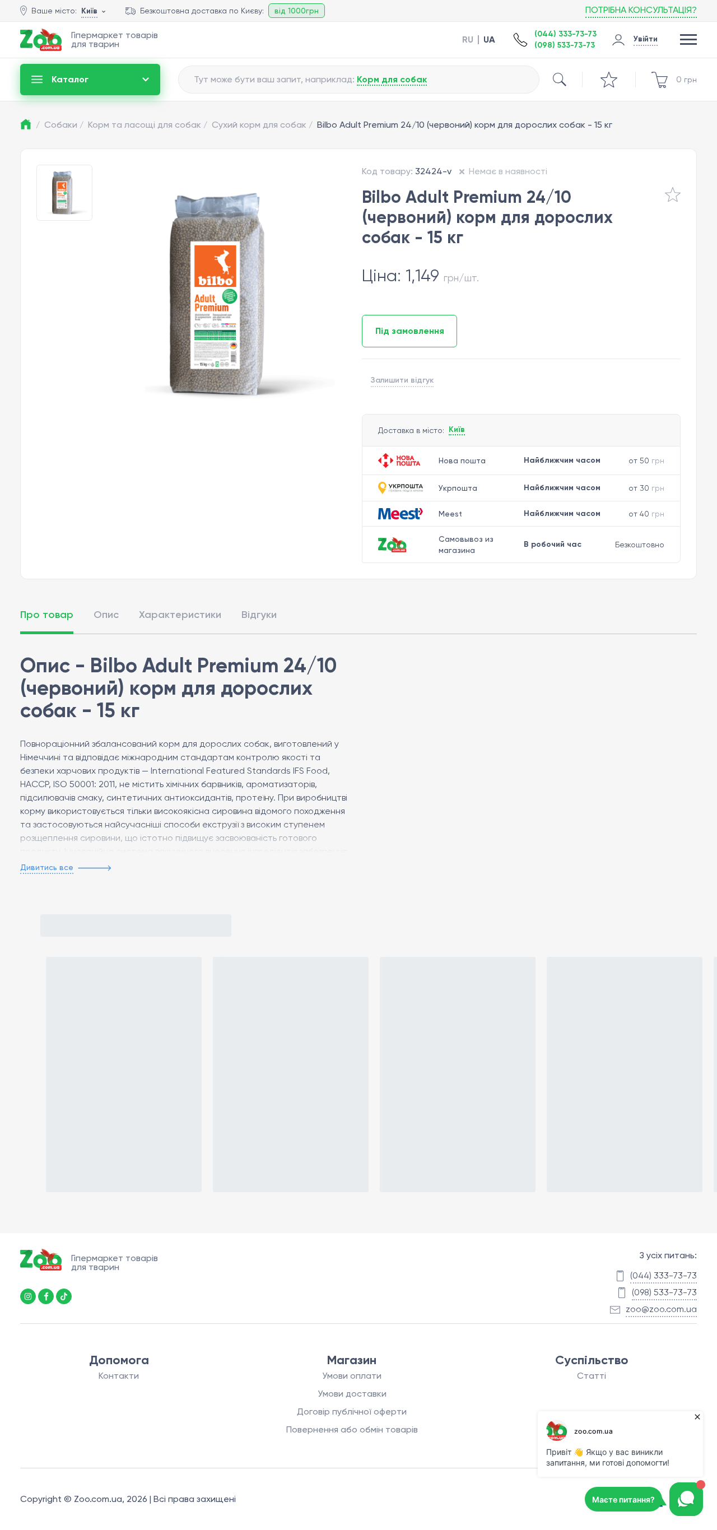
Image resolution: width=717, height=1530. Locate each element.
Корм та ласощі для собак (147, 124)
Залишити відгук (402, 380)
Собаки (63, 124)
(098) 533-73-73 (564, 45)
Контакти (119, 1375)
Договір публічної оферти (352, 1411)
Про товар (46, 614)
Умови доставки (352, 1393)
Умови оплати (351, 1375)
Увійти (646, 39)
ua (489, 39)
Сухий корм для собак (262, 124)
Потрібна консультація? (641, 9)
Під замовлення (409, 330)
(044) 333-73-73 (565, 34)
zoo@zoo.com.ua (661, 1309)
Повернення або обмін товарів (352, 1429)
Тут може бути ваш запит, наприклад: (310, 79)
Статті (591, 1375)
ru (467, 39)
